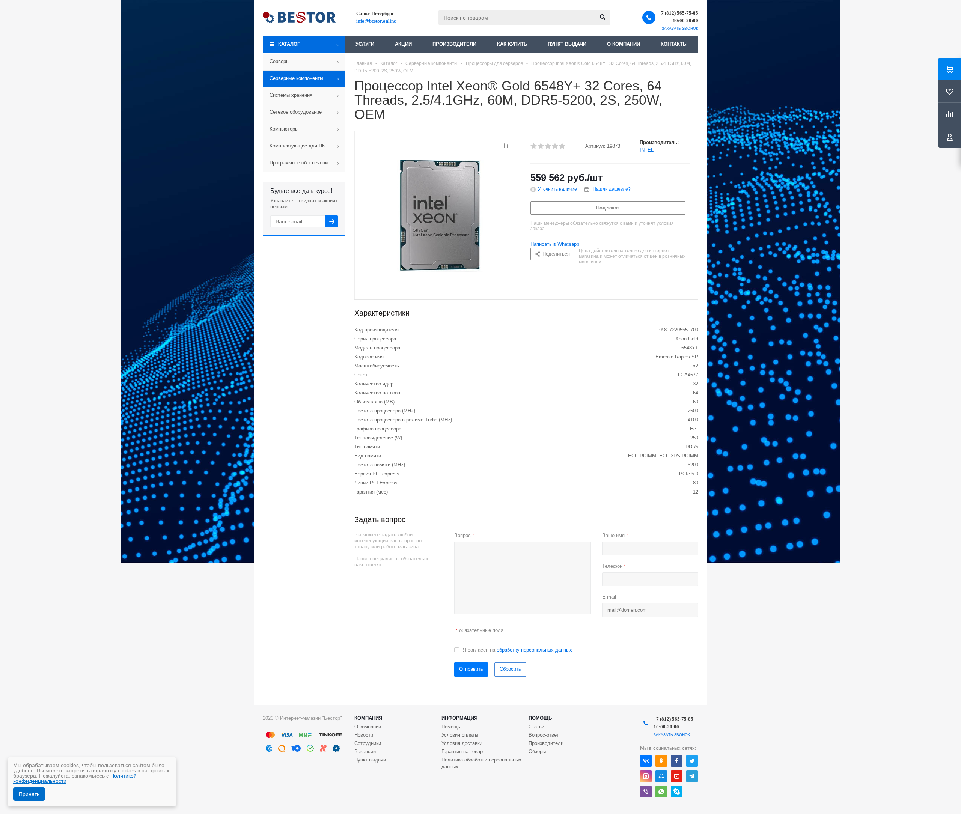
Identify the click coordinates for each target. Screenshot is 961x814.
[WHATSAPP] (661, 791)
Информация (459, 718)
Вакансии (365, 751)
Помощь (540, 718)
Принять (29, 794)
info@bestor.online (376, 21)
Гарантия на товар (462, 751)
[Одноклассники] (661, 761)
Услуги (364, 44)
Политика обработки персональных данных (481, 763)
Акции (403, 44)
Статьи (536, 727)
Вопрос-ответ (544, 735)
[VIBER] (646, 791)
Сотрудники (367, 743)
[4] (555, 146)
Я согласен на (517, 650)
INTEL (647, 150)
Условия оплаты (459, 735)
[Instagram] (646, 776)
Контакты (674, 44)
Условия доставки (461, 743)
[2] (541, 146)
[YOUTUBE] (676, 776)
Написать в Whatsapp (554, 244)
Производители (454, 44)
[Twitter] (692, 761)
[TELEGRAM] (692, 776)
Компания (368, 718)
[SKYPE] (676, 791)
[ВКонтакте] (646, 761)
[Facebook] (676, 761)
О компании (623, 44)
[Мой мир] (661, 776)
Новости (363, 735)
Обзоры (537, 751)
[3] (548, 146)
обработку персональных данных (534, 650)
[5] (562, 146)
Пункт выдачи (567, 44)
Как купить (512, 44)
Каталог (289, 44)
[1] (534, 146)
